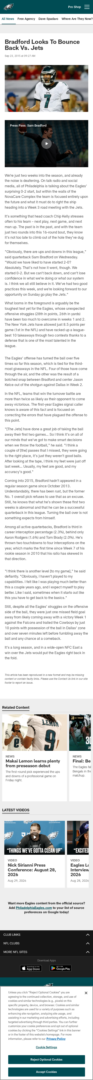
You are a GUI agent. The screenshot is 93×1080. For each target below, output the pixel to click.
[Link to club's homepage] (8, 5)
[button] (46, 143)
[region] (46, 1033)
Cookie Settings (46, 1047)
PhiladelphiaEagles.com (34, 908)
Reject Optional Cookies (46, 1059)
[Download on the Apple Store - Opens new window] (31, 968)
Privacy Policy (56, 1038)
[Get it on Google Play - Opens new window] (60, 970)
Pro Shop (74, 7)
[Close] (86, 993)
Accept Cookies (46, 1072)
